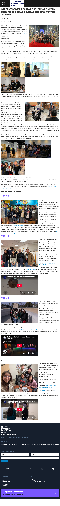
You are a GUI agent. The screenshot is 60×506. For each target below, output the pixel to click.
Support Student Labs (36, 479)
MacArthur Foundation (52, 444)
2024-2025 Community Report (38, 481)
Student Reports (6, 481)
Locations (4, 485)
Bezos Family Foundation (38, 444)
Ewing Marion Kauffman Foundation (42, 446)
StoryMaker (5, 484)
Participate (33, 480)
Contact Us (33, 483)
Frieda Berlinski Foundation (10, 446)
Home (3, 479)
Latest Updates (5, 483)
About (3, 480)
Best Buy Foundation (23, 446)
